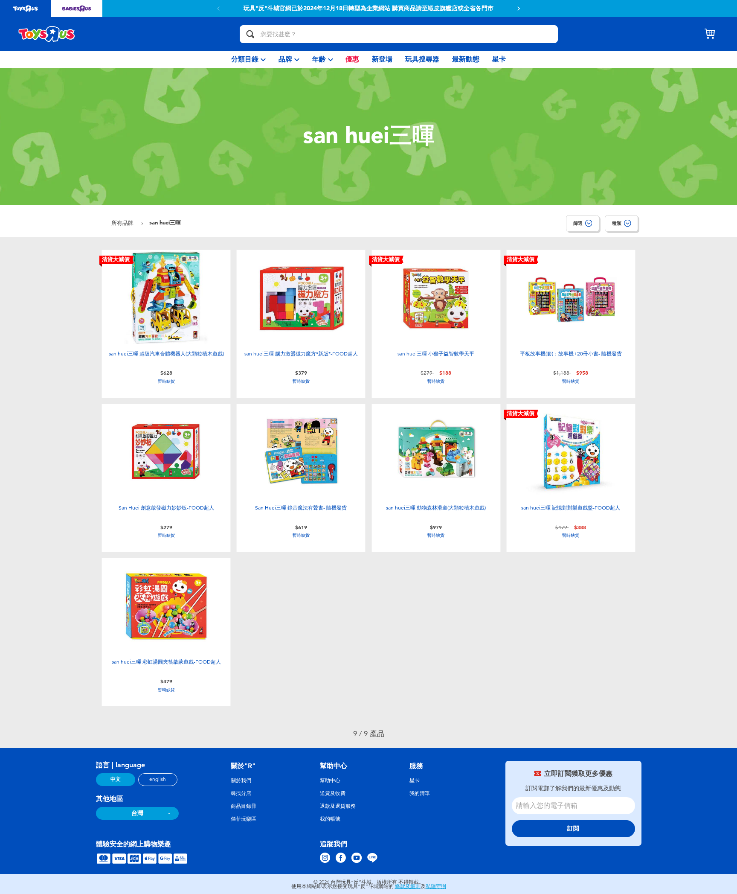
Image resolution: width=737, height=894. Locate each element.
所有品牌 (123, 223)
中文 (115, 779)
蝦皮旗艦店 (443, 9)
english (157, 779)
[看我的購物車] (709, 34)
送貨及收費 (332, 793)
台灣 (137, 813)
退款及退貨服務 (338, 806)
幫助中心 (330, 780)
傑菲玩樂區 (243, 819)
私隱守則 (436, 886)
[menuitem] (248, 59)
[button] (518, 8)
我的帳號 (330, 819)
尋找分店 (241, 793)
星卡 (414, 780)
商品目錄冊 (243, 806)
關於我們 (241, 780)
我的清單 (419, 793)
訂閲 (573, 828)
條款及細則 (408, 886)
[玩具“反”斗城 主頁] (47, 34)
